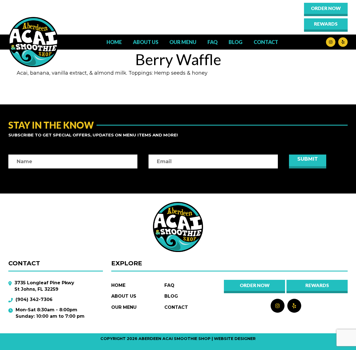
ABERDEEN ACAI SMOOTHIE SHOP (175, 338)
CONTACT (266, 42)
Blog (171, 296)
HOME (114, 42)
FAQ (212, 42)
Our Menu (124, 307)
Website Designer (235, 338)
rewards (326, 24)
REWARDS (317, 285)
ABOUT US (145, 42)
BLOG (236, 42)
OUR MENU (182, 42)
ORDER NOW (326, 8)
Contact (176, 307)
